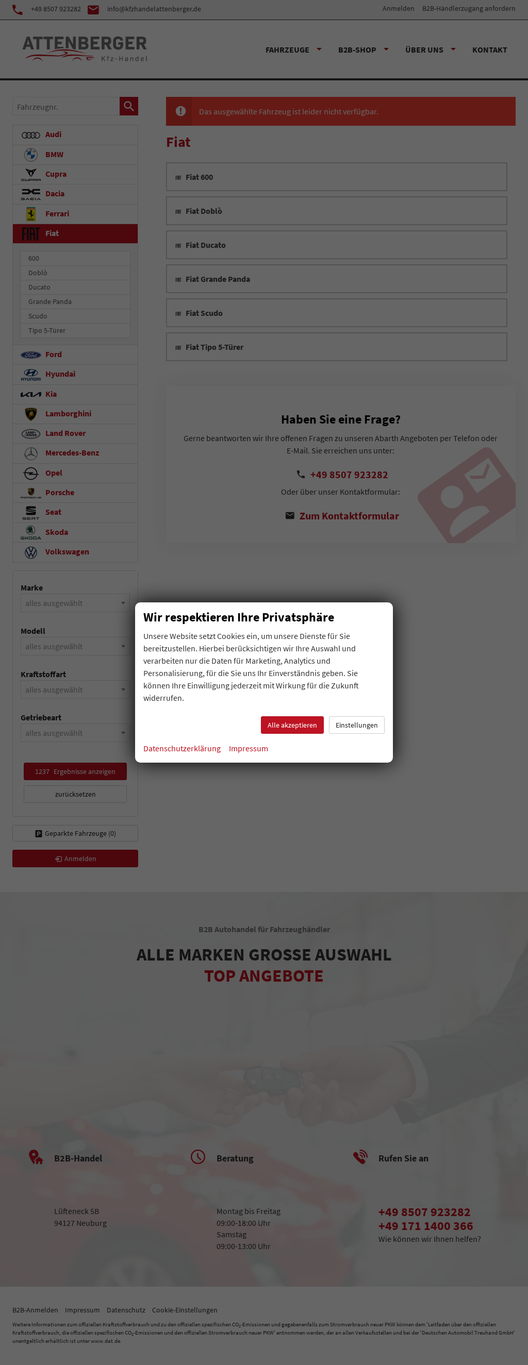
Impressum (248, 748)
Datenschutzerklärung (182, 748)
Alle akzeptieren (292, 725)
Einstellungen (357, 725)
